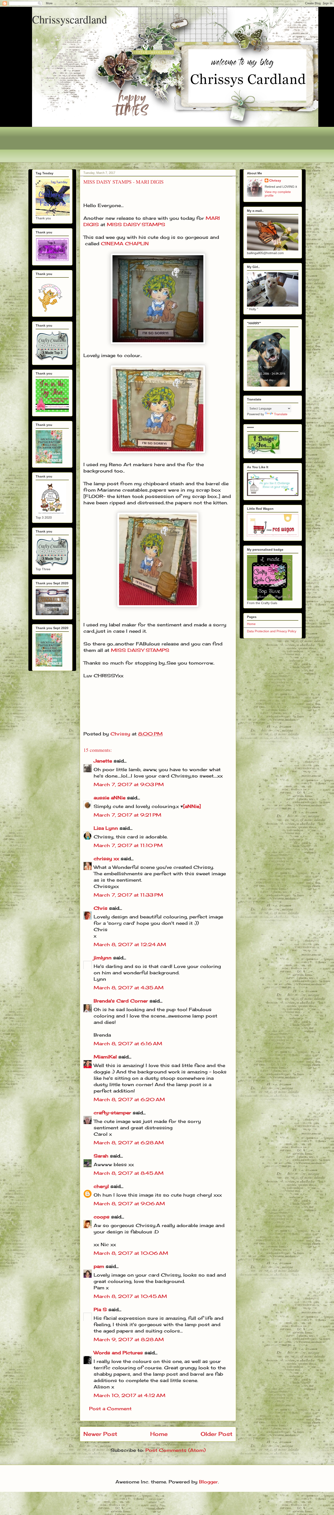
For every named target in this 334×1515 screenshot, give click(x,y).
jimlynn (103, 957)
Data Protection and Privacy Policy (271, 631)
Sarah (101, 1156)
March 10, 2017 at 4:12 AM (129, 1395)
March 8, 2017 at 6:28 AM (129, 1142)
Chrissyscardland (69, 19)
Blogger (208, 1482)
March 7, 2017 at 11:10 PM (128, 845)
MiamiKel (105, 1057)
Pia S (100, 1309)
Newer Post (100, 1433)
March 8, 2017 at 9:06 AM (129, 1203)
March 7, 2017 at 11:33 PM (128, 895)
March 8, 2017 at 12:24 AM (130, 944)
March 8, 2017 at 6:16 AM (128, 1043)
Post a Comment (110, 1408)
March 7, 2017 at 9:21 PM (127, 815)
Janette (103, 761)
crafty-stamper (112, 1112)
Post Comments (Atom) (175, 1450)
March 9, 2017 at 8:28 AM (129, 1339)
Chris (100, 908)
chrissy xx (106, 858)
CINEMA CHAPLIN (125, 243)
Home (159, 1433)
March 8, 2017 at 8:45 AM (129, 1173)
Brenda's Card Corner (121, 1001)
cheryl (101, 1186)
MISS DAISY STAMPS (136, 224)
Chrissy (275, 180)
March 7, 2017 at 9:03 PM (129, 784)
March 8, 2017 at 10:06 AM (131, 1253)
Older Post (216, 1433)
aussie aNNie (109, 797)
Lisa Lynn (106, 828)
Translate (280, 414)
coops (102, 1217)
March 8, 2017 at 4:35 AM (129, 987)
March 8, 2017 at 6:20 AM (129, 1099)
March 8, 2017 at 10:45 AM (130, 1296)
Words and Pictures (118, 1352)
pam (99, 1266)
